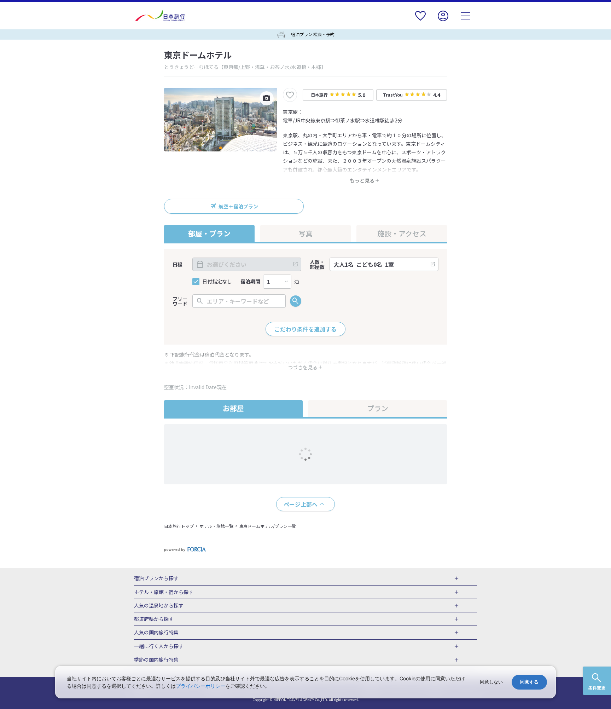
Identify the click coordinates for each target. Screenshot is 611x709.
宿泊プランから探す (156, 578)
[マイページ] (443, 20)
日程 (177, 264)
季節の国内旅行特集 (156, 660)
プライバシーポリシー (200, 686)
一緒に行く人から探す (159, 646)
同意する (529, 682)
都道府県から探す (154, 619)
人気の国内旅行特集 (156, 632)
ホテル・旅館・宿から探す (163, 592)
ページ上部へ (301, 504)
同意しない (491, 682)
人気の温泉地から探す (159, 606)
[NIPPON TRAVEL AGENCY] (163, 15)
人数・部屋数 (317, 264)
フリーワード (180, 301)
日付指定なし (217, 281)
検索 (295, 301)
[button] (220, 147)
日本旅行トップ (179, 526)
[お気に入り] (420, 20)
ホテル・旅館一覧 (216, 526)
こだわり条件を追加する (305, 329)
